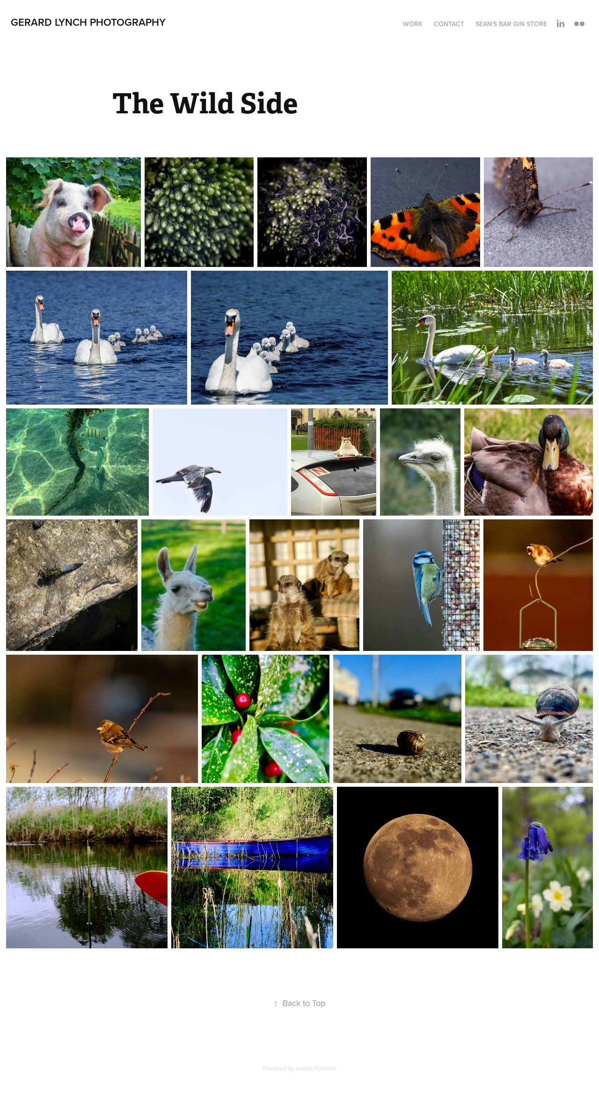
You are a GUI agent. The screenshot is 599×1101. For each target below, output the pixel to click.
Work (413, 24)
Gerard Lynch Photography (88, 22)
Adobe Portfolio (315, 1068)
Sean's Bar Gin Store (511, 24)
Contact (449, 24)
